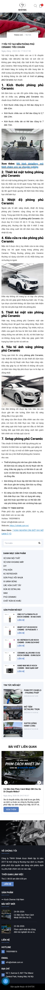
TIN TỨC (28, 35)
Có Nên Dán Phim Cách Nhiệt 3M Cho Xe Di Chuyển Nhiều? (24, 916)
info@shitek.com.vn (14, 962)
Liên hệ (7, 884)
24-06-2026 (19, 911)
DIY (4, 566)
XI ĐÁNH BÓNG (10, 581)
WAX (5, 593)
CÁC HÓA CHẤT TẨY (12, 585)
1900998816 (11, 951)
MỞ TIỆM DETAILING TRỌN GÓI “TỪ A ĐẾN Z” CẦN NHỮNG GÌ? (32, 710)
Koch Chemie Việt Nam (14, 899)
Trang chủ (18, 35)
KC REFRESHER (10, 574)
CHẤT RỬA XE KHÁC (12, 601)
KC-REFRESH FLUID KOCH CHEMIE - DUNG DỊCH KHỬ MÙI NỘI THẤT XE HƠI (28, 642)
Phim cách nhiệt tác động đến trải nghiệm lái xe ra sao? (25, 930)
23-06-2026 (19, 926)
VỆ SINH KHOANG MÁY (13, 562)
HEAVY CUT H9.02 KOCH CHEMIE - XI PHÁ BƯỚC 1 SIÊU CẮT (27, 629)
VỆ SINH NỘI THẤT (11, 558)
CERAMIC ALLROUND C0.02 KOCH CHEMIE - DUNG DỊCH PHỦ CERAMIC (28, 655)
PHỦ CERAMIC (9, 597)
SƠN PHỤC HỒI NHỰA (13, 577)
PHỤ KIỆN (7, 570)
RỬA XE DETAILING (11, 589)
